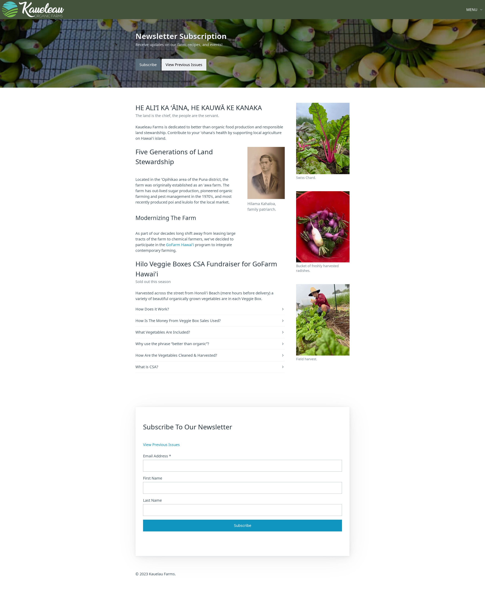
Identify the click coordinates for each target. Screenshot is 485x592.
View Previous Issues (161, 444)
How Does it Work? (152, 309)
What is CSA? (146, 367)
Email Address (157, 456)
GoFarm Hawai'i (180, 244)
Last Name (152, 500)
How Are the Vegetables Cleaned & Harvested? (176, 355)
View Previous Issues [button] (184, 64)
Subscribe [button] (148, 64)
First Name (152, 478)
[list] (474, 8)
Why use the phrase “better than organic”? (172, 344)
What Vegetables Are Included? (162, 332)
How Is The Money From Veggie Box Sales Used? (178, 321)
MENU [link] (471, 9)
